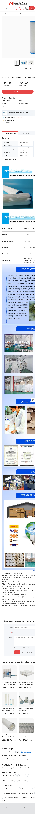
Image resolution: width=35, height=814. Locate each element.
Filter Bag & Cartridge (9, 776)
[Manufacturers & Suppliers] (18, 3)
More (3, 800)
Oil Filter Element (22, 780)
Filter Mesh (22, 776)
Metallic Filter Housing (8, 759)
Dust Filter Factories (25, 789)
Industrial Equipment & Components (15, 13)
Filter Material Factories (9, 789)
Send (17, 652)
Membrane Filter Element (26, 793)
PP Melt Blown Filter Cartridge (10, 756)
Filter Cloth (32, 776)
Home (3, 13)
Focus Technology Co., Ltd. (22, 807)
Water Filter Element (8, 780)
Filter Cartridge (22, 756)
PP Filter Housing (23, 759)
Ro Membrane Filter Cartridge (11, 797)
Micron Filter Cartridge (9, 793)
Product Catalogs (27, 752)
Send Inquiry (18, 92)
